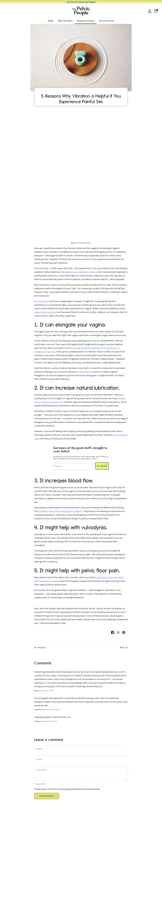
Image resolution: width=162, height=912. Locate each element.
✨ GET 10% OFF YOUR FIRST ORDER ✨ (81, 2)
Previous (41, 647)
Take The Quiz (65, 20)
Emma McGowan (82, 242)
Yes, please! (102, 466)
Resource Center (86, 20)
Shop (50, 20)
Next (122, 647)
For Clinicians (106, 20)
